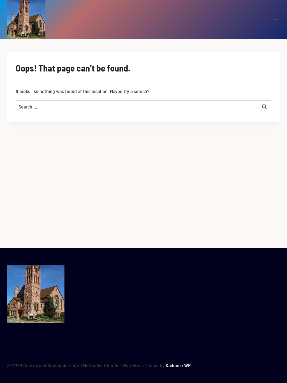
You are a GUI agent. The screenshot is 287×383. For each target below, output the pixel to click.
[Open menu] (275, 19)
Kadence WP (178, 365)
